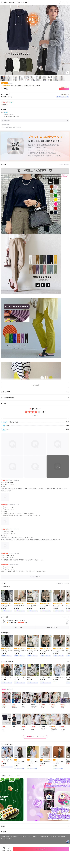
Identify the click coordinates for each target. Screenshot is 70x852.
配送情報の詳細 (5, 124)
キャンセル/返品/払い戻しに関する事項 (11, 127)
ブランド (34, 583)
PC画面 (29, 836)
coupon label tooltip (11, 97)
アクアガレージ (5, 85)
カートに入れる (41, 849)
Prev (3, 40)
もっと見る (34, 415)
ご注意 (3, 826)
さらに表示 (36, 385)
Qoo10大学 (35, 836)
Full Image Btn (67, 72)
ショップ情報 (34, 617)
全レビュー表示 (34, 576)
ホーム (52, 836)
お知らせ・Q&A (34, 392)
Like (10, 704)
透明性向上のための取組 (60, 836)
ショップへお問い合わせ (35, 397)
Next (66, 40)
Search (63, 3)
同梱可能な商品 (5, 633)
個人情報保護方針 (15, 836)
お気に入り (4, 850)
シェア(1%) (9, 850)
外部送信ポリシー (23, 836)
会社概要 (3, 836)
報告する (3, 832)
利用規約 (8, 836)
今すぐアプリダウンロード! (44, 836)
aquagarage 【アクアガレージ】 (18, 2)
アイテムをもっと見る (34, 736)
